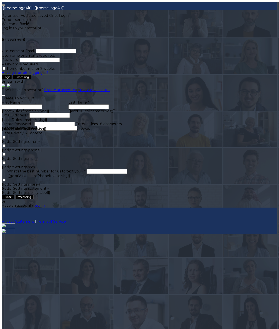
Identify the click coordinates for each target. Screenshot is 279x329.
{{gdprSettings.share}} (21, 184)
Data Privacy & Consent (22, 133)
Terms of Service (51, 221)
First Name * (12, 102)
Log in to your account (21, 28)
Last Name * (78, 102)
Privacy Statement (18, 221)
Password (10, 60)
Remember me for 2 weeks (30, 68)
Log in (39, 205)
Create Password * (18, 124)
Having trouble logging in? (25, 73)
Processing (22, 77)
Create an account (60, 90)
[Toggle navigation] (3, 5)
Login (6, 77)
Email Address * (15, 115)
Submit (7, 197)
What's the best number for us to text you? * (46, 171)
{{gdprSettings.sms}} (19, 167)
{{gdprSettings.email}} (21, 142)
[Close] (3, 95)
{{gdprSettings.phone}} (22, 150)
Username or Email (18, 51)
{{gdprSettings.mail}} (19, 159)
